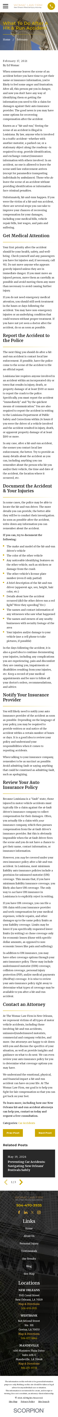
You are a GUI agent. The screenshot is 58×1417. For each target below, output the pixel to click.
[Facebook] (19, 1212)
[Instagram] (39, 1212)
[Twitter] (32, 1212)
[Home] (28, 6)
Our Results (29, 1258)
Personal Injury (29, 1243)
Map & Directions (29, 1304)
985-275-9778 (29, 1367)
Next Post (45, 1132)
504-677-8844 (29, 1338)
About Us (29, 1236)
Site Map (29, 1273)
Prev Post (13, 1132)
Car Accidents (26, 1123)
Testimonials (29, 1251)
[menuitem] (13, 1402)
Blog (29, 1266)
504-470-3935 (29, 1205)
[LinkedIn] (25, 1212)
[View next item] (21, 1182)
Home (29, 1228)
